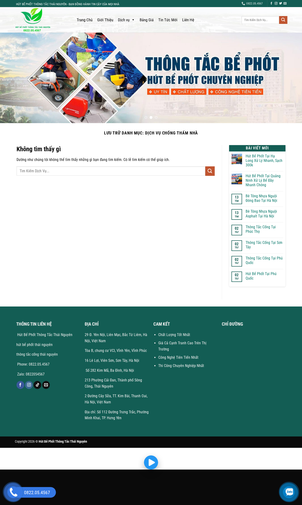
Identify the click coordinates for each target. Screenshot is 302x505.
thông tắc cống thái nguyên (37, 354)
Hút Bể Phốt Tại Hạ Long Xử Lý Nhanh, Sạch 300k (264, 160)
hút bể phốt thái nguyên (34, 344)
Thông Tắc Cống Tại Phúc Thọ (261, 229)
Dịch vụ (124, 19)
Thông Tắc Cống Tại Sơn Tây (264, 244)
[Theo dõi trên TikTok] (37, 385)
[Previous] (12, 78)
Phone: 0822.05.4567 (33, 364)
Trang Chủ (84, 19)
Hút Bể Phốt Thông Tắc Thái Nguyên (44, 334)
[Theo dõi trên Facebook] (271, 3)
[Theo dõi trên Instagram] (276, 3)
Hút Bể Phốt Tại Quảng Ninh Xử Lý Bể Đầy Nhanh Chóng (263, 180)
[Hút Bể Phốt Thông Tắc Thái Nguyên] (41, 20)
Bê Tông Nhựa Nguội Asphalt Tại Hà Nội (261, 213)
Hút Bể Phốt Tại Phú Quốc (261, 276)
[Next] (290, 78)
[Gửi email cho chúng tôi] (285, 3)
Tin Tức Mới (167, 19)
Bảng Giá (147, 19)
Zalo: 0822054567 (31, 374)
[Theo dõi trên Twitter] (280, 3)
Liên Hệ (188, 19)
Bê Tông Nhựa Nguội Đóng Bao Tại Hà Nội (261, 198)
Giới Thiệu (105, 19)
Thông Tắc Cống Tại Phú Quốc (264, 260)
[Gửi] (283, 20)
